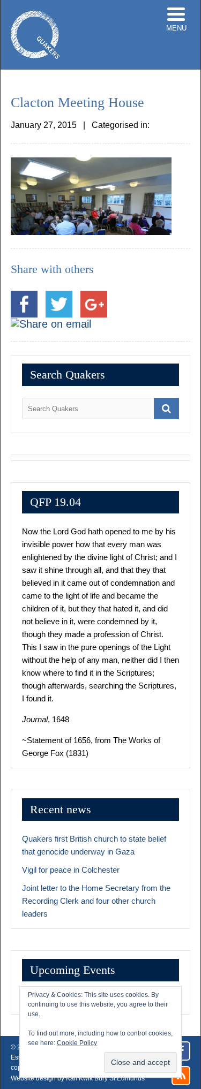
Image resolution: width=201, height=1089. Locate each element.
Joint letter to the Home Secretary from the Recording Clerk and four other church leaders (96, 900)
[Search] (166, 408)
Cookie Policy (77, 1043)
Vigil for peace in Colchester (71, 869)
